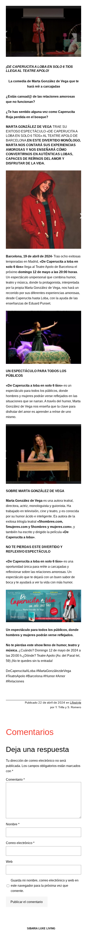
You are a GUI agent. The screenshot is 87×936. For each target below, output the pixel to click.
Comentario (15, 779)
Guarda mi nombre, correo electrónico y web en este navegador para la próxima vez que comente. (45, 885)
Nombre (12, 824)
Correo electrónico (20, 843)
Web (9, 861)
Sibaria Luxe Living (41, 928)
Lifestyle (75, 702)
